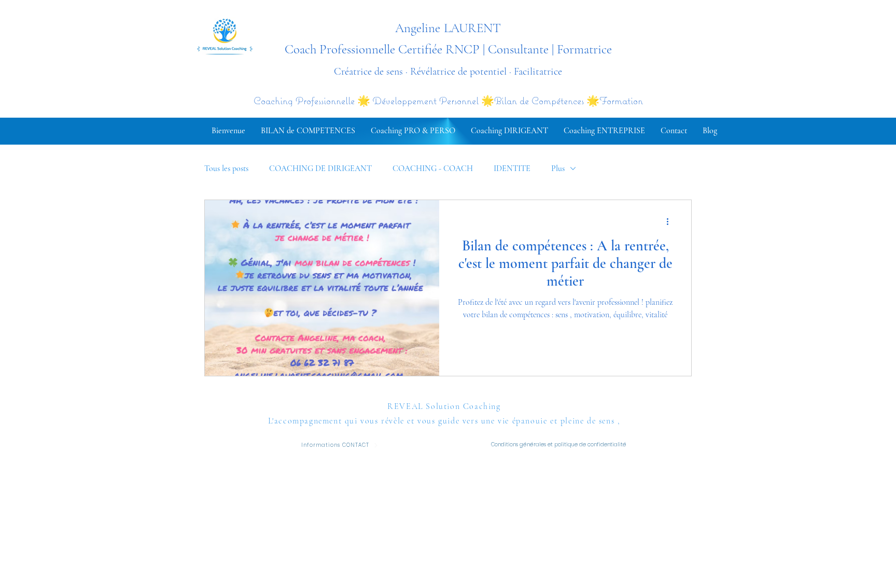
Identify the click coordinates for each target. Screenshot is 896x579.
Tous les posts (226, 168)
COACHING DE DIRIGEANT (320, 168)
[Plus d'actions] (671, 221)
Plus (558, 168)
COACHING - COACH (433, 168)
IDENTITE (512, 168)
